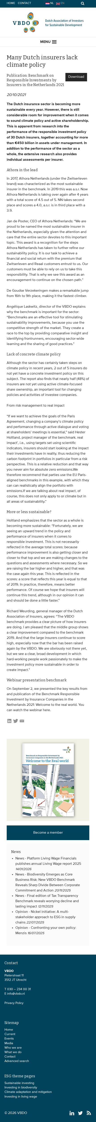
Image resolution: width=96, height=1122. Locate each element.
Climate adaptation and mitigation (28, 1092)
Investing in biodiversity (20, 1087)
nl (52, 3)
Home (11, 3)
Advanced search (16, 1061)
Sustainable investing (19, 1083)
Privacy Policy (13, 1003)
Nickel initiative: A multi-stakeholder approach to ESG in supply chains (45, 917)
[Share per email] (22, 723)
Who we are (13, 1047)
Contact (24, 3)
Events (9, 1038)
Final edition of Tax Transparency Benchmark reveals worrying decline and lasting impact (47, 901)
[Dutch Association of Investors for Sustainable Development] (48, 32)
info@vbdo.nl (16, 993)
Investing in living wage (20, 1096)
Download (76, 77)
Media (8, 1043)
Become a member (48, 833)
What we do (12, 1052)
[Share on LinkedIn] (9, 723)
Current (9, 1034)
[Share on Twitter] (15, 723)
